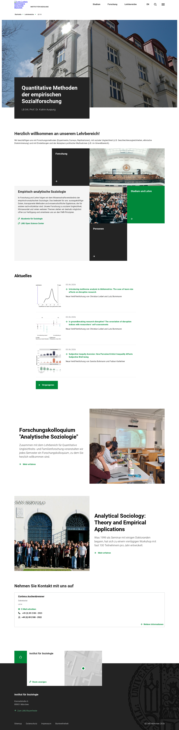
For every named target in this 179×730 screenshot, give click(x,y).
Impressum (46, 723)
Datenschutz (31, 723)
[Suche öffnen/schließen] (155, 4)
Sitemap (18, 723)
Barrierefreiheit (62, 723)
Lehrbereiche (29, 14)
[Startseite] (20, 657)
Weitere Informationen (153, 624)
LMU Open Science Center (32, 223)
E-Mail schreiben (28, 609)
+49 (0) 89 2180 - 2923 (32, 613)
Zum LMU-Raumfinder (27, 711)
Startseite (18, 14)
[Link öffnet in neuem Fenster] (64, 668)
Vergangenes (48, 385)
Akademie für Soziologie (32, 219)
